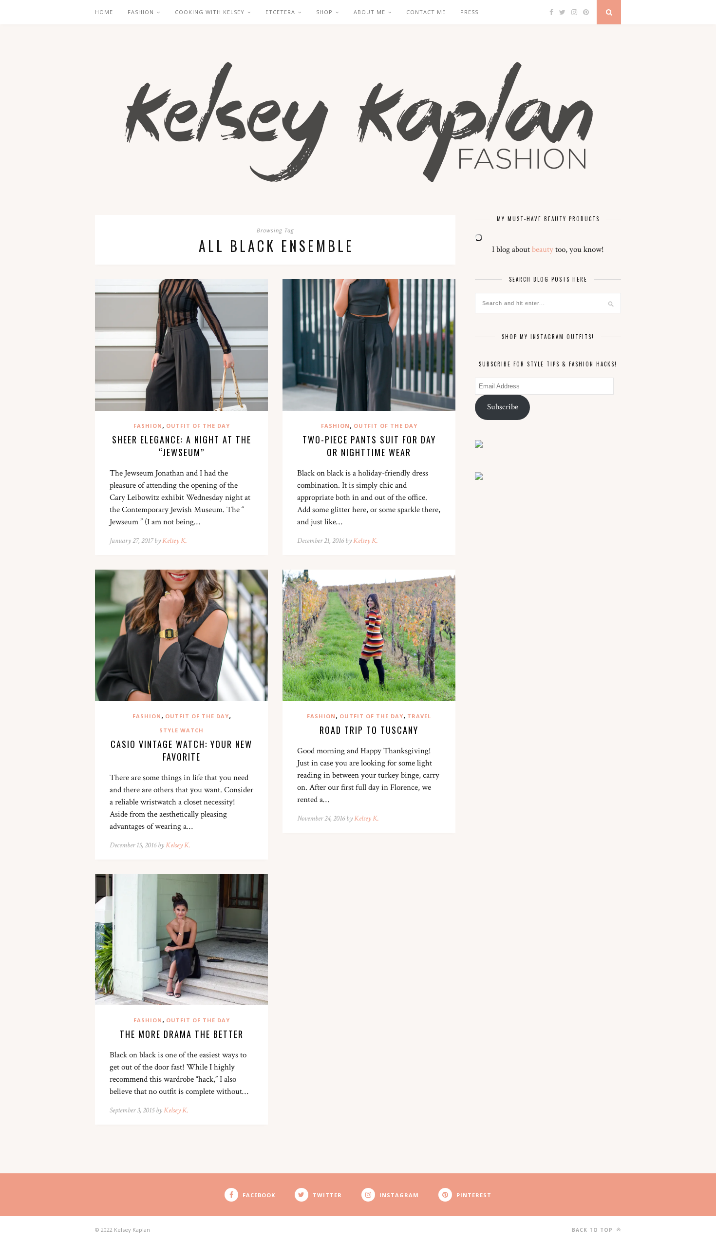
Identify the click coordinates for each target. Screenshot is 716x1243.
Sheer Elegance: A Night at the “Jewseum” (181, 446)
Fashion (141, 12)
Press (469, 12)
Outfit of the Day (198, 425)
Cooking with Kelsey (210, 12)
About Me (369, 12)
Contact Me (426, 12)
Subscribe (502, 407)
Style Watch (181, 730)
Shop (324, 12)
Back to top (593, 1229)
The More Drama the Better (182, 1034)
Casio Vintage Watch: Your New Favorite (181, 750)
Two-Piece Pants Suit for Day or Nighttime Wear (369, 446)
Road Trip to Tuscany (369, 730)
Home (104, 12)
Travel (419, 716)
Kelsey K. (174, 540)
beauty (542, 249)
